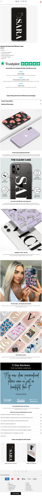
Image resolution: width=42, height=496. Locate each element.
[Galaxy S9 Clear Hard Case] (11, 452)
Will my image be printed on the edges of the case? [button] (12, 433)
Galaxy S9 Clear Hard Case (11, 463)
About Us (27, 483)
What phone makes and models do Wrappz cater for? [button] (13, 414)
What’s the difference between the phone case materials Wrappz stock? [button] (17, 417)
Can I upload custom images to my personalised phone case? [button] (14, 420)
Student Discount (29, 489)
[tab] (21, 101)
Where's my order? (12, 485)
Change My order (11, 487)
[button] (21, 101)
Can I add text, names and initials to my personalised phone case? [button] (15, 427)
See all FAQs (3, 436)
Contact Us (10, 489)
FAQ (9, 483)
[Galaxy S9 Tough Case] (31, 452)
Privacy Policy (28, 487)
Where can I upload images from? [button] (8, 423)
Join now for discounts (5, 475)
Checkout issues (11, 488)
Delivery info (10, 484)
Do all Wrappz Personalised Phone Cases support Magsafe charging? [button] (16, 430)
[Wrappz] (21, 1)
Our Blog (27, 484)
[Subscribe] (41, 475)
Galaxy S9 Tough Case (31, 463)
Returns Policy (28, 485)
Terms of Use (28, 488)
